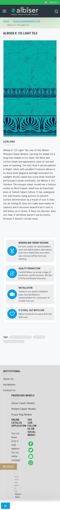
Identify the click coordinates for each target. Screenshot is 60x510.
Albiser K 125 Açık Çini (21, 337)
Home (6, 21)
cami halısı (39, 337)
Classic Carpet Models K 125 (26, 21)
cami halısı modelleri (13, 341)
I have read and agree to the (13, 485)
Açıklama (9, 141)
